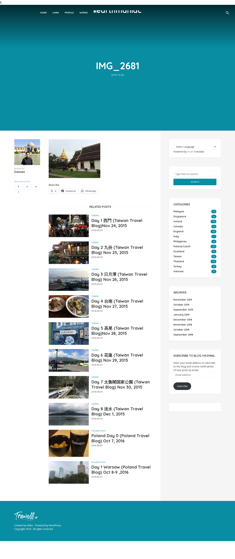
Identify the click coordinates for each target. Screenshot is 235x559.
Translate (199, 151)
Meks (30, 525)
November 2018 (182, 324)
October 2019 (181, 304)
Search (195, 181)
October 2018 (181, 329)
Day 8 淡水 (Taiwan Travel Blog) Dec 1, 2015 (117, 411)
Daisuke (19, 171)
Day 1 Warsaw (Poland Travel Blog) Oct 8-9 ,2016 (121, 469)
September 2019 (183, 309)
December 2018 (182, 319)
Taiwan (95, 215)
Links (55, 12)
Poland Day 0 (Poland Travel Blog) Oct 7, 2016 (120, 438)
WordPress (55, 525)
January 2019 (181, 314)
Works (83, 12)
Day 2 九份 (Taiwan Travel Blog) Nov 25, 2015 (117, 250)
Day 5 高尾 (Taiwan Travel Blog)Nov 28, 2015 (117, 331)
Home (43, 12)
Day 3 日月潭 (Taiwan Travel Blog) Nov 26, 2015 (119, 277)
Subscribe (182, 386)
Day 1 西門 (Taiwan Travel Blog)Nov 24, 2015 (116, 223)
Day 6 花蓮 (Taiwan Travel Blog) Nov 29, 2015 (117, 357)
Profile (69, 12)
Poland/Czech (98, 430)
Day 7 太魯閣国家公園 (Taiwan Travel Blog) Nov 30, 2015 (120, 384)
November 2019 (182, 299)
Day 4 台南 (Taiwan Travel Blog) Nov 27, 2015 (117, 303)
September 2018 (183, 334)
